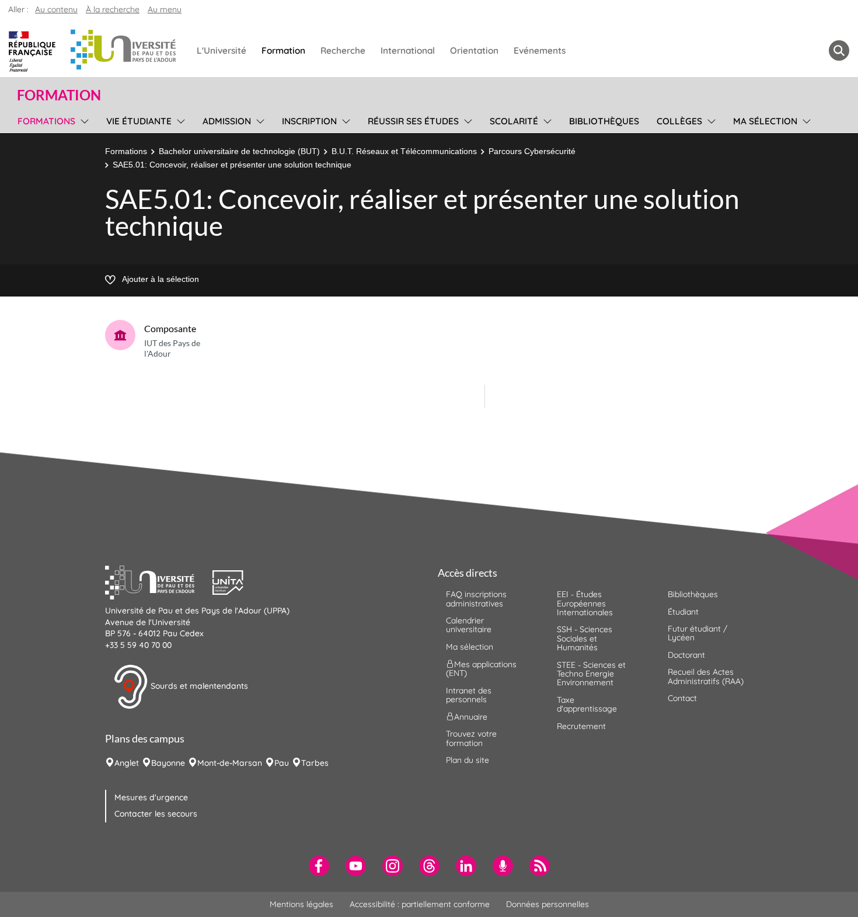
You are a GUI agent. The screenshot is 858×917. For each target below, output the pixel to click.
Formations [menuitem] (46, 121)
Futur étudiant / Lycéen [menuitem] (697, 633)
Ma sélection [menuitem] (765, 121)
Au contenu (56, 9)
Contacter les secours (155, 813)
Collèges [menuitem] (679, 121)
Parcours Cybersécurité (532, 151)
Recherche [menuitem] (342, 50)
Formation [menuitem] (283, 50)
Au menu (165, 9)
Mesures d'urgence (151, 797)
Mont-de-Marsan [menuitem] (229, 763)
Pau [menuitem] (281, 763)
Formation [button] (59, 95)
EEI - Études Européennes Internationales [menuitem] (585, 603)
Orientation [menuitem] (474, 50)
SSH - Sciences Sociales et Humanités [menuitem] (584, 638)
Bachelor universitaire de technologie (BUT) (239, 151)
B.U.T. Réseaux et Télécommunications (404, 151)
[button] (158, 581)
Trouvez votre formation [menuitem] (471, 738)
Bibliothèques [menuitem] (604, 121)
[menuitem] (319, 866)
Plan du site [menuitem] (467, 760)
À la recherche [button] (112, 9)
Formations (126, 151)
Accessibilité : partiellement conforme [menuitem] (420, 904)
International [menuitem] (408, 50)
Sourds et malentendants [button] (198, 686)
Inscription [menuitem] (309, 121)
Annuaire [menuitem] (470, 717)
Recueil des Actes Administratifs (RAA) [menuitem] (706, 676)
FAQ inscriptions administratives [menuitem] (476, 598)
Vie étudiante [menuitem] (139, 121)
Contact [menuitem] (682, 698)
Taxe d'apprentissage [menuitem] (587, 704)
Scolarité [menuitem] (514, 121)
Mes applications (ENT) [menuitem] (481, 668)
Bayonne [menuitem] (168, 763)
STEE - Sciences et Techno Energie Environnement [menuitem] (591, 674)
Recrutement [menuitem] (581, 726)
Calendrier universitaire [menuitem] (468, 624)
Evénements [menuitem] (540, 50)
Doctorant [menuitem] (686, 655)
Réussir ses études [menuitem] (413, 121)
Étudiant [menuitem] (683, 611)
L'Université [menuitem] (221, 50)
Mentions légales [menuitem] (301, 904)
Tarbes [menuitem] (315, 763)
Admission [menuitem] (227, 121)
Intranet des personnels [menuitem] (468, 695)
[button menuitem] (839, 50)
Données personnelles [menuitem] (547, 904)
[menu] (82, 119)
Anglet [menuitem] (126, 763)
